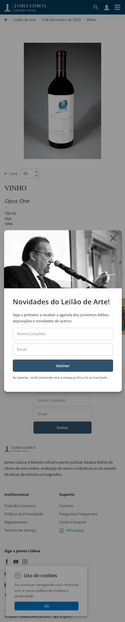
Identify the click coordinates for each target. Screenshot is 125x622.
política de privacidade (90, 377)
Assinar (63, 365)
